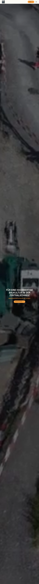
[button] (36, 2)
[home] (3, 1)
